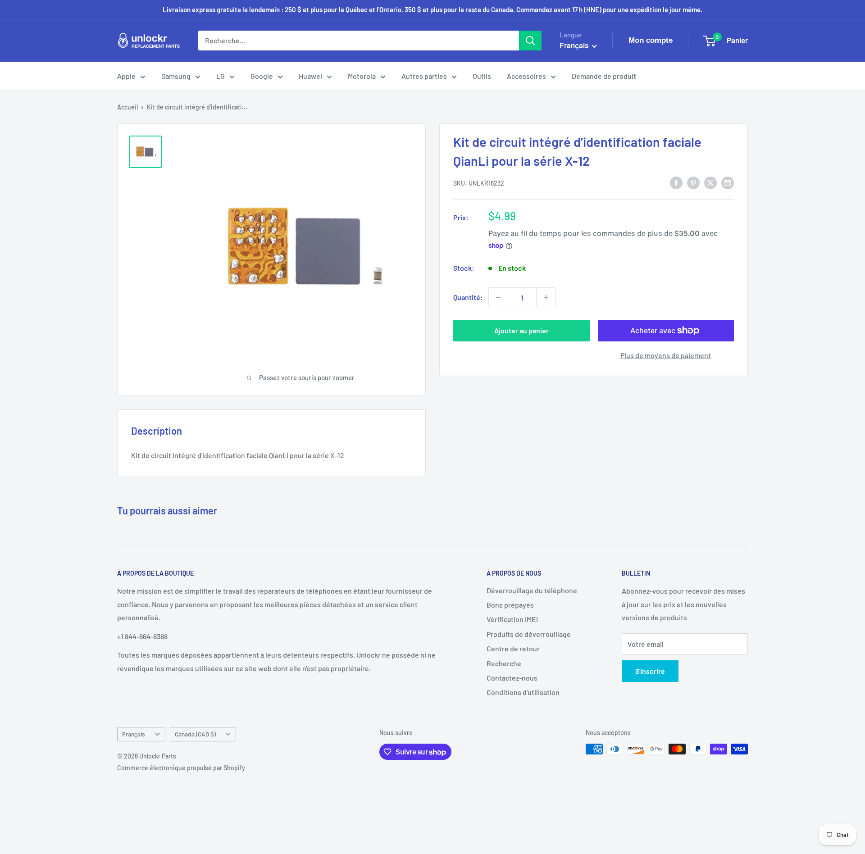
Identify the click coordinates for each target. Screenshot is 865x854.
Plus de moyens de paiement (665, 355)
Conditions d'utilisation (523, 692)
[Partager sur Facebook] (676, 182)
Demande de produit (604, 76)
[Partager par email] (727, 182)
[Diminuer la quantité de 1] (498, 297)
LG (220, 76)
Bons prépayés (510, 604)
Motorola (362, 76)
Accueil (127, 107)
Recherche (504, 663)
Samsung (176, 76)
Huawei (310, 76)
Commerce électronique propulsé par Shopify (181, 768)
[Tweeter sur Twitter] (710, 182)
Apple (126, 76)
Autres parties (424, 76)
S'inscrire (650, 671)
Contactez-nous (512, 677)
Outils (482, 76)
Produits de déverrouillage (529, 634)
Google (261, 76)
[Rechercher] (530, 40)
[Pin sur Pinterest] (693, 182)
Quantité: (468, 297)
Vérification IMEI (512, 619)
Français (133, 734)
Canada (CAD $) (195, 734)
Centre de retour (513, 648)
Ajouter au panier (521, 330)
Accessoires (526, 76)
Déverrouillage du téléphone (532, 590)
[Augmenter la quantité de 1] (546, 297)
